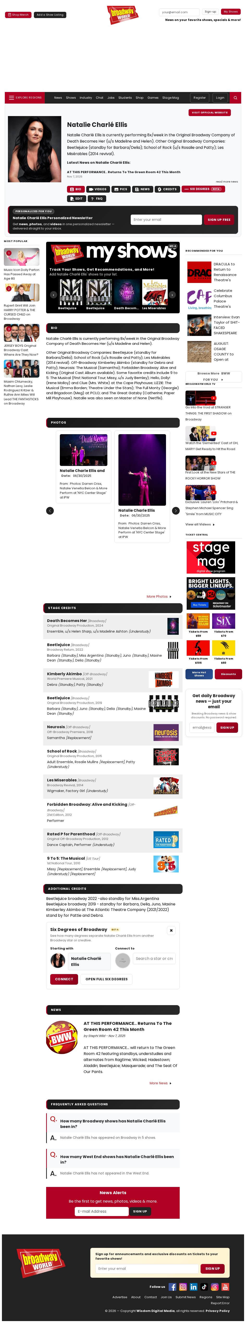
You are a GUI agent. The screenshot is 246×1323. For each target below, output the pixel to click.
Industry (86, 98)
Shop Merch (20, 15)
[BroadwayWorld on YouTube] (225, 1287)
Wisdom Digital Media (155, 1311)
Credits (170, 189)
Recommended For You (204, 251)
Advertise (119, 1297)
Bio (78, 189)
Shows (71, 98)
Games (153, 98)
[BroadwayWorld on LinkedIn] (193, 1287)
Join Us (166, 1297)
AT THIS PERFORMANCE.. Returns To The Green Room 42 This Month (123, 172)
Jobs (111, 98)
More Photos (157, 596)
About (136, 1297)
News (58, 98)
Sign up (227, 727)
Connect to (125, 948)
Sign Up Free (219, 219)
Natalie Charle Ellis (136, 513)
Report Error (220, 1303)
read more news (227, 181)
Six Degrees (205, 189)
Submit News (186, 1297)
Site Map (223, 1297)
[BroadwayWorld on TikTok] (204, 1287)
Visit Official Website (210, 112)
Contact (150, 1297)
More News (159, 1083)
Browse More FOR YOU (213, 376)
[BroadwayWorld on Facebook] (172, 1287)
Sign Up (140, 1211)
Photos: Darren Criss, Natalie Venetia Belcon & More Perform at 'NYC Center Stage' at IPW (83, 490)
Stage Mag (170, 98)
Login (220, 98)
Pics (123, 189)
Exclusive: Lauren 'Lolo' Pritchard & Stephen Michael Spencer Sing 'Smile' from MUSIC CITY (211, 508)
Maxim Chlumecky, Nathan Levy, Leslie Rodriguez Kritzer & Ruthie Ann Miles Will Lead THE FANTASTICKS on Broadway (21, 384)
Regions (206, 1297)
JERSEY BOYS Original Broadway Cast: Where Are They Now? (21, 342)
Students (125, 98)
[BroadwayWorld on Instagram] (183, 1287)
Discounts (228, 674)
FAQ (99, 198)
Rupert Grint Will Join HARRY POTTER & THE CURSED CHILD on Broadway (19, 304)
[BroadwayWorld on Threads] (214, 1287)
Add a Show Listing (50, 15)
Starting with (61, 948)
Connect (64, 979)
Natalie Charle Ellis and (82, 473)
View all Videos (198, 524)
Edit (79, 198)
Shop (139, 98)
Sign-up (210, 11)
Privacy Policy (218, 1311)
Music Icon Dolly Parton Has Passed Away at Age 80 (21, 266)
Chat (99, 98)
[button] (235, 98)
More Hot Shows (199, 674)
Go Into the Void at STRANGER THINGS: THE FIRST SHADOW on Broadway (208, 413)
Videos (100, 189)
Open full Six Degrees (107, 979)
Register (200, 98)
